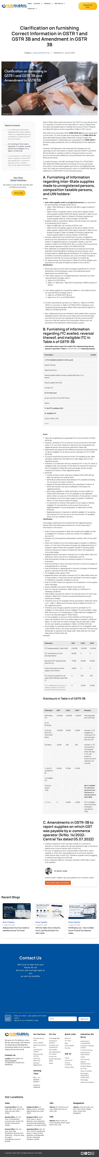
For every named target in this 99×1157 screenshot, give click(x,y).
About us (68, 1038)
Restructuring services (37, 1055)
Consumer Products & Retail (87, 1046)
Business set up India (38, 1039)
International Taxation (37, 1050)
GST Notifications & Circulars (55, 1053)
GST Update (53, 1049)
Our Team (68, 1040)
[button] (38, 3)
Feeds (51, 1063)
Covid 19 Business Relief (55, 1060)
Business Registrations (37, 1064)
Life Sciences (85, 1059)
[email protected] (10, 1060)
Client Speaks (69, 1045)
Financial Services (87, 1050)
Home (30, 3)
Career (67, 1058)
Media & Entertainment (85, 1063)
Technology (84, 1080)
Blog (66, 1043)
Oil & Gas (84, 1068)
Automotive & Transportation (85, 1042)
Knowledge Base (54, 1038)
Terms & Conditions (68, 1064)
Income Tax (52, 1056)
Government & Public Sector (85, 1053)
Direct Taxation (38, 1043)
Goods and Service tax (39, 1046)
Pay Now (67, 1048)
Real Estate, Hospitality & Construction (85, 1075)
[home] (14, 6)
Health (83, 1057)
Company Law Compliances (53, 1046)
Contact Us (68, 1060)
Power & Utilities (86, 1071)
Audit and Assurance (36, 1059)
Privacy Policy (69, 1067)
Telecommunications (87, 1082)
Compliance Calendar (53, 1042)
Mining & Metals (86, 1066)
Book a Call (18, 193)
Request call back (87, 6)
